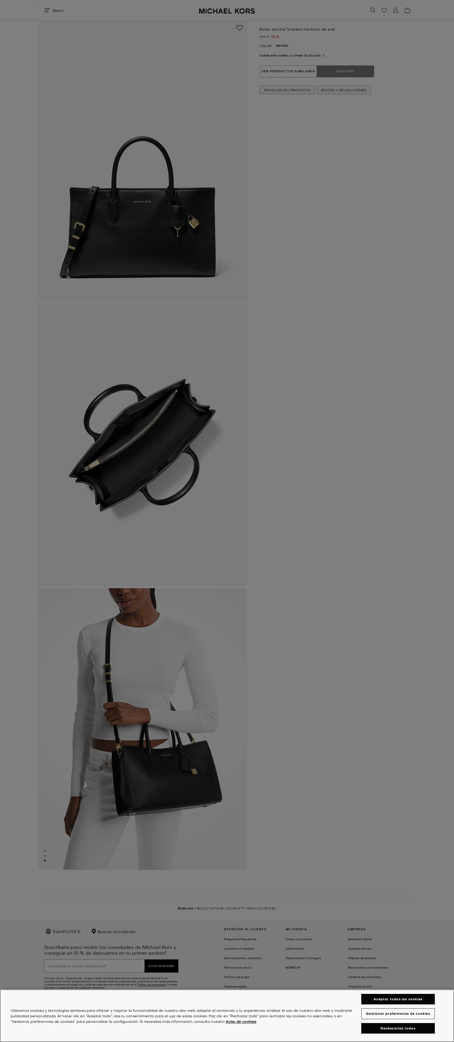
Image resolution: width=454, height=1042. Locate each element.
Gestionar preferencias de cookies (398, 1013)
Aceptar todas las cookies (398, 999)
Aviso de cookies (241, 1021)
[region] (227, 1015)
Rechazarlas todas (398, 1028)
